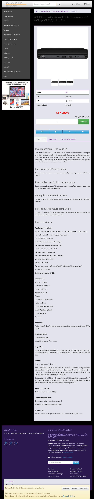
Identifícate (76, 4)
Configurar (66, 488)
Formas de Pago (75, 474)
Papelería (6, 67)
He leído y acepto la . (62, 457)
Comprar (83, 122)
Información (53, 139)
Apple (5, 76)
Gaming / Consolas (10, 44)
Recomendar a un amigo (68, 139)
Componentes (8, 16)
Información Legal (76, 469)
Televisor (6, 30)
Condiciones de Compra (55, 474)
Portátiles (6, 21)
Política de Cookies (69, 496)
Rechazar (74, 488)
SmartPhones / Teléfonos (11, 25)
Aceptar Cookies (83, 488)
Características (40, 139)
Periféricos (7, 53)
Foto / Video (7, 62)
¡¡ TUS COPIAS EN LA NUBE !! (78, 476)
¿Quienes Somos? (53, 476)
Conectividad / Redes (10, 39)
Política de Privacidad (68, 452)
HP (66, 92)
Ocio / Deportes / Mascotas (12, 71)
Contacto (51, 469)
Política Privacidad (53, 471)
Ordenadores (8, 11)
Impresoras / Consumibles (12, 35)
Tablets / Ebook (8, 58)
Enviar (76, 462)
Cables (6, 48)
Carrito (88, 4)
